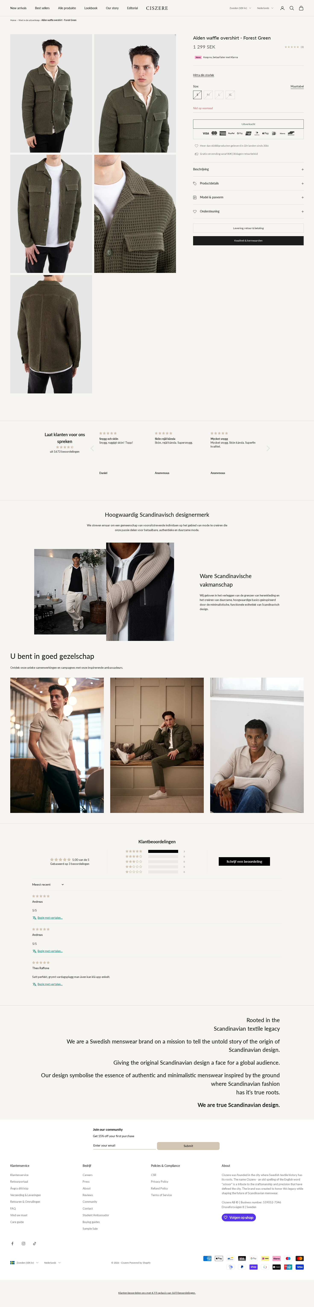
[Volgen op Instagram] (23, 1243)
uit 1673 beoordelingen (64, 451)
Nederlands (263, 8)
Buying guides (91, 1222)
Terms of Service (161, 1195)
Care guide (17, 1222)
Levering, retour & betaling (248, 228)
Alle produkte (67, 8)
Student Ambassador (96, 1215)
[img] (65, 447)
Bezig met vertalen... (50, 917)
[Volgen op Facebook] (12, 1243)
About (87, 1188)
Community (90, 1201)
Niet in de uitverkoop (29, 20)
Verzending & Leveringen (25, 1195)
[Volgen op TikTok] (34, 1243)
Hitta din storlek (203, 75)
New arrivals (18, 8)
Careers (87, 1175)
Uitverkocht (248, 124)
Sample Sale (90, 1228)
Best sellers (42, 8)
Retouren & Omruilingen (25, 1201)
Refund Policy (159, 1188)
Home (13, 20)
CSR (153, 1175)
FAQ (13, 1208)
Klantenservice (19, 1175)
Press (86, 1181)
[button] (93, 448)
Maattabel (297, 86)
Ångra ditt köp (19, 1188)
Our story (112, 8)
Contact (88, 1208)
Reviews (88, 1195)
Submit (188, 1146)
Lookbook (90, 8)
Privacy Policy (159, 1181)
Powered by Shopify (140, 1262)
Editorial (132, 8)
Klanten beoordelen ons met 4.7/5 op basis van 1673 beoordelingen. (157, 1292)
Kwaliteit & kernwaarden (248, 240)
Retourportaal (19, 1181)
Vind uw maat (18, 1215)
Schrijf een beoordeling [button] (244, 861)
